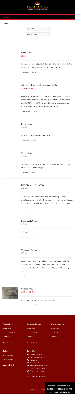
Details (34, 72)
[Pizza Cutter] (10, 130)
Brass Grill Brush (29, 221)
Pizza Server (26, 53)
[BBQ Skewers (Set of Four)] (10, 191)
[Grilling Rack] (10, 293)
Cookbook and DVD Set (30, 261)
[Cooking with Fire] (10, 256)
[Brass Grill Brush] (10, 227)
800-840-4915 (55, 389)
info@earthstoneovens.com (39, 365)
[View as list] (39, 39)
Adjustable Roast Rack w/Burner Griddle (39, 85)
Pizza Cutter (26, 124)
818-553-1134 (34, 360)
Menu (7, 17)
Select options (26, 111)
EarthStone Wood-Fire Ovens (42, 390)
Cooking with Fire (29, 250)
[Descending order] (48, 29)
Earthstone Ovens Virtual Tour (37, 376)
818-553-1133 (34, 363)
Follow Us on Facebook (37, 368)
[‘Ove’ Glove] (10, 159)
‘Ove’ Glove (26, 153)
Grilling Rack (27, 289)
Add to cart (26, 72)
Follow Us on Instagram (37, 371)
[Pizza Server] (10, 59)
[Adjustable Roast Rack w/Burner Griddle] (10, 91)
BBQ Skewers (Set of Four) (33, 185)
